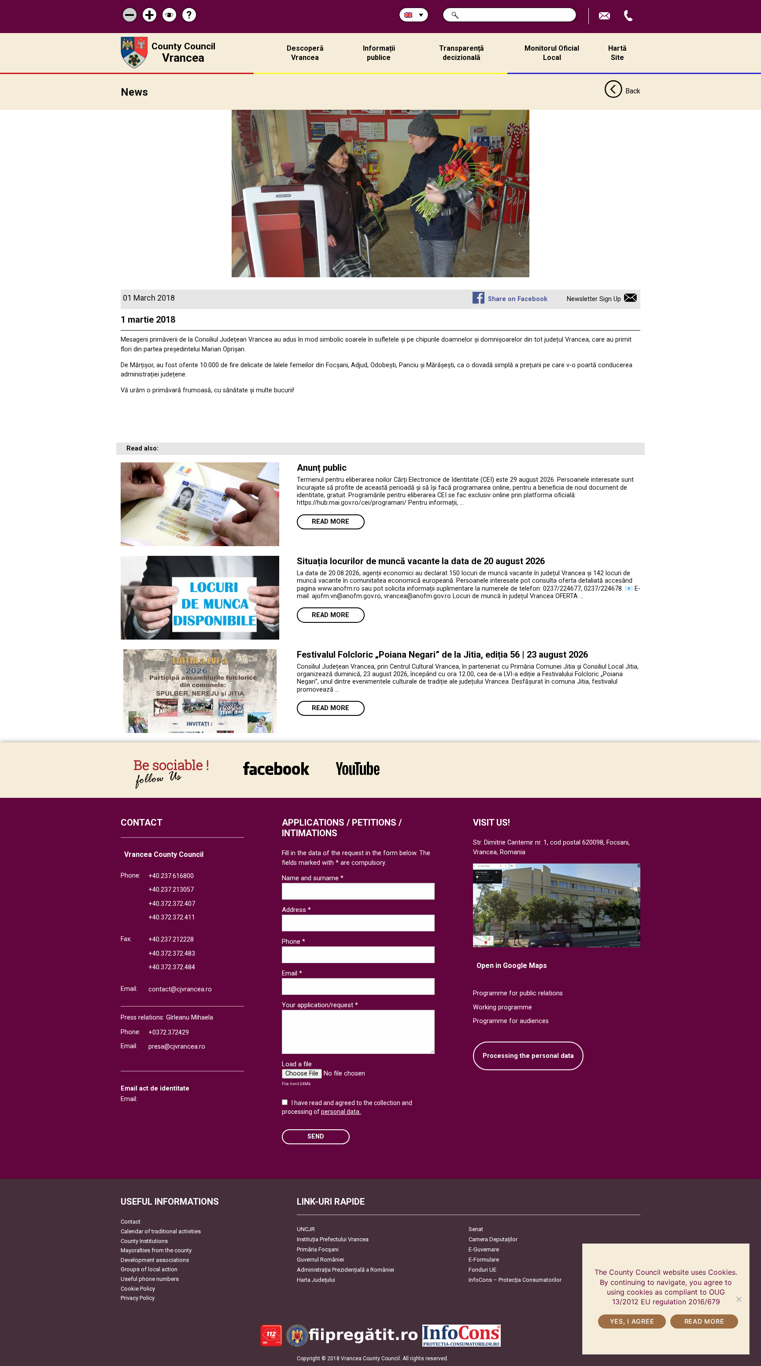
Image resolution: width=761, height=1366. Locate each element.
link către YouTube (358, 774)
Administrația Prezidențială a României (345, 1269)
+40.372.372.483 (171, 953)
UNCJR (306, 1229)
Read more (330, 521)
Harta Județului (316, 1280)
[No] (738, 1299)
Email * (292, 973)
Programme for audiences (511, 1021)
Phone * (293, 941)
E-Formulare (484, 1259)
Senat (476, 1229)
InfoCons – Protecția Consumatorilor (515, 1280)
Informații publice (379, 53)
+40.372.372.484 (171, 967)
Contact (130, 1221)
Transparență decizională (461, 53)
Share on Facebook (517, 299)
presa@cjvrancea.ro (176, 1046)
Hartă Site (617, 53)
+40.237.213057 (171, 889)
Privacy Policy (138, 1298)
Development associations (155, 1260)
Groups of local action (149, 1269)
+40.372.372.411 (171, 917)
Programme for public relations (518, 993)
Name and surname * (313, 878)
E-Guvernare (484, 1249)
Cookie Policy (138, 1288)
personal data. (341, 1111)
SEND (315, 1136)
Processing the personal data (528, 1056)
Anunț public (322, 467)
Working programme (502, 1007)
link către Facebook (276, 774)
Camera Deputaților (493, 1239)
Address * (296, 910)
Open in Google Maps (512, 965)
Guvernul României (320, 1259)
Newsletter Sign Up (594, 299)
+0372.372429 (168, 1032)
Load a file (297, 1064)
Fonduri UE (482, 1269)
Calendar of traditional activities (161, 1231)
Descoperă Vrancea (305, 53)
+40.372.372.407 (171, 904)
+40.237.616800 (171, 876)
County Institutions (144, 1241)
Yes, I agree (632, 1321)
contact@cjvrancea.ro (180, 989)
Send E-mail (606, 16)
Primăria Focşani (318, 1249)
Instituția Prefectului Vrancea (333, 1239)
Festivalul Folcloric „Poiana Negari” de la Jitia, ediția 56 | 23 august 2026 (442, 654)
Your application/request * (320, 1005)
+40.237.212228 (171, 939)
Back (632, 91)
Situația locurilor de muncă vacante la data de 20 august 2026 (421, 561)
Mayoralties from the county (156, 1250)
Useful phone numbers (150, 1279)
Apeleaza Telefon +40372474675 (629, 16)
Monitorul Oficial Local (552, 53)
